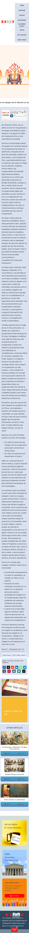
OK (14, 930)
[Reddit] (12, 667)
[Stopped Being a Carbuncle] (14, 759)
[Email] (24, 671)
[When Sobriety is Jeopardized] (14, 784)
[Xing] (19, 671)
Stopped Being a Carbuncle (14, 774)
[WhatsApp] (21, 667)
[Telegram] (25, 667)
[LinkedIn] (17, 667)
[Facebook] (4, 667)
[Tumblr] (4, 671)
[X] (8, 667)
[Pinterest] (9, 671)
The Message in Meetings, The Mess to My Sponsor (14, 748)
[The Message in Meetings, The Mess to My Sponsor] (14, 732)
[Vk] (14, 671)
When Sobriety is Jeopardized (14, 800)
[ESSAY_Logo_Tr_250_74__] (14, 913)
